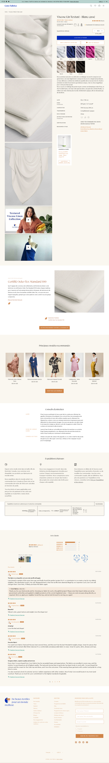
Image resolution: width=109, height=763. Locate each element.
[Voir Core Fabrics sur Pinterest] (83, 742)
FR (106, 1)
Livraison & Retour (58, 713)
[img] (12, 571)
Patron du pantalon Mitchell (94, 380)
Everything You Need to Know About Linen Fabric (91, 130)
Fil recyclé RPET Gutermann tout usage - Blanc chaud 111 (63, 154)
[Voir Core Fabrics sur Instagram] (76, 742)
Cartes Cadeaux (37, 710)
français (48, 752)
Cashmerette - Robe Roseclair (74, 380)
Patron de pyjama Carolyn (35, 379)
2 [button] (52, 682)
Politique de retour (59, 715)
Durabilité (35, 717)
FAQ (55, 706)
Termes (56, 722)
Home (6, 11)
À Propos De (36, 713)
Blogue (35, 715)
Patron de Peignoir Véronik (54, 379)
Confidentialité (58, 720)
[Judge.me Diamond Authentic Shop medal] (77, 558)
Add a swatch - (68, 42)
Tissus (34, 703)
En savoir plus (60, 104)
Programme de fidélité (60, 703)
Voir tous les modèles (54, 391)
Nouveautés (36, 701)
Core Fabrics (53, 759)
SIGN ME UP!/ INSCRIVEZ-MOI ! (89, 736)
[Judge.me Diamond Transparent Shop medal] (85, 558)
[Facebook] (2, 2)
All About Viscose (86, 127)
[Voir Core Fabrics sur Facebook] (79, 742)
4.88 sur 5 (40, 545)
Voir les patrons (60, 25)
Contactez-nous (58, 708)
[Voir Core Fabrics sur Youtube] (87, 742)
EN (104, 1)
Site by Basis (59, 759)
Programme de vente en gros (61, 710)
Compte (56, 701)
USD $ (58, 752)
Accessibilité (57, 724)
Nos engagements (38, 720)
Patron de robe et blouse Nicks (14, 380)
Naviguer (36, 698)
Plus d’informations (99, 503)
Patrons (35, 708)
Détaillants (56, 726)
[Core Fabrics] (11, 6)
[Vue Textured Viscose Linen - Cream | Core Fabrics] (28, 220)
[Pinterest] (6, 2)
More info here (74, 1)
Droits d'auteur (58, 717)
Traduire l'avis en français (17, 598)
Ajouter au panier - (64, 162)
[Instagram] (4, 2)
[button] (91, 5)
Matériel (35, 706)
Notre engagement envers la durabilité (54, 327)
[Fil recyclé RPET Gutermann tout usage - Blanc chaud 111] (64, 141)
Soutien (57, 698)
